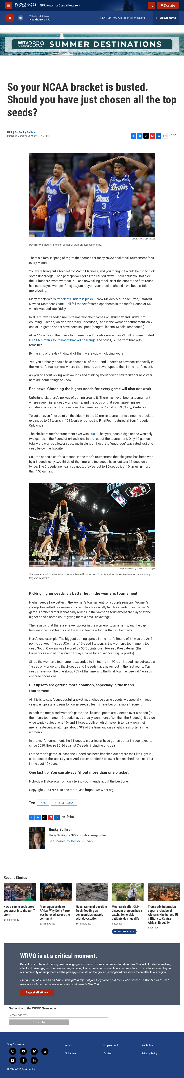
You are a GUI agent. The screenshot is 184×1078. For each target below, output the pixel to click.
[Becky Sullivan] (37, 838)
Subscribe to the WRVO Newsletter (32, 1008)
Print (172, 135)
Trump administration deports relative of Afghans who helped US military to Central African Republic (163, 914)
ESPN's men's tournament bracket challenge (64, 340)
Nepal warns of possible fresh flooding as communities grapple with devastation (91, 912)
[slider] (26, 18)
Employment (111, 1045)
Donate (169, 5)
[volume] (21, 18)
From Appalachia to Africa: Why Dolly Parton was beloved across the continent (55, 912)
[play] (10, 18)
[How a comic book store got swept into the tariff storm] (20, 892)
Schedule (70, 1053)
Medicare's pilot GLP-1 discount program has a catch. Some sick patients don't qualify (127, 912)
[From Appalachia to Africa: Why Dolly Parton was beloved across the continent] (56, 892)
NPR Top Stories (64, 802)
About (68, 1045)
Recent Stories (15, 877)
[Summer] (92, 44)
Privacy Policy (149, 1053)
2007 (93, 434)
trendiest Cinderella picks (75, 299)
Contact (108, 1053)
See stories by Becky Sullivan (71, 841)
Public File (147, 1045)
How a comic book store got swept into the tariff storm (19, 910)
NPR (43, 802)
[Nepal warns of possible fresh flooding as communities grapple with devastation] (92, 892)
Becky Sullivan (27, 132)
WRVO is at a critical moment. (58, 956)
